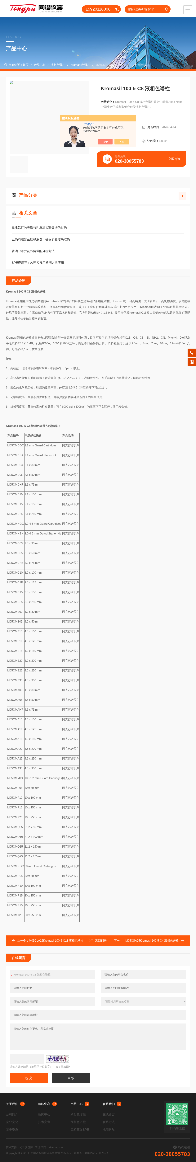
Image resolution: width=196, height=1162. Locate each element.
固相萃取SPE (79, 1129)
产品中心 (39, 64)
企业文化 (12, 1122)
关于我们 (12, 1104)
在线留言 (109, 1114)
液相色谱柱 (58, 64)
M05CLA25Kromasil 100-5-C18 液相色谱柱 (56, 940)
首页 (26, 64)
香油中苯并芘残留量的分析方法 (33, 251)
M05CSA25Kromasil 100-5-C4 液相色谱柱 (152, 940)
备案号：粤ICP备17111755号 (91, 1153)
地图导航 (109, 1129)
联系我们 (109, 1104)
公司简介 (12, 1114)
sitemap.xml (56, 1147)
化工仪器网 (26, 1147)
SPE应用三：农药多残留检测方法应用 (38, 262)
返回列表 (101, 940)
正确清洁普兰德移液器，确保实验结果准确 (41, 239)
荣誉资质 (12, 1129)
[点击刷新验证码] (57, 1059)
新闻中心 (44, 1104)
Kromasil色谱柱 (80, 64)
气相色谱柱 (78, 1122)
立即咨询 (174, 159)
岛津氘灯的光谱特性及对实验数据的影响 (39, 227)
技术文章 (44, 1122)
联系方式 (109, 1122)
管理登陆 (40, 1147)
